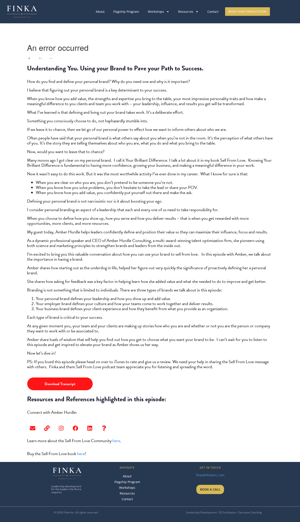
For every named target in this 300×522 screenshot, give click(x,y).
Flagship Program (126, 11)
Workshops (156, 11)
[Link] (46, 428)
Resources (185, 11)
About (100, 11)
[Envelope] (32, 428)
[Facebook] (75, 428)
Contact (213, 11)
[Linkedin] (89, 428)
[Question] (103, 428)
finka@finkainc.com (210, 475)
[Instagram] (61, 428)
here (116, 440)
